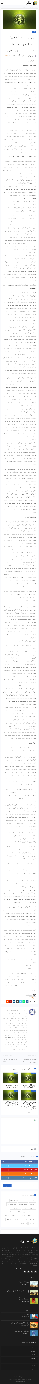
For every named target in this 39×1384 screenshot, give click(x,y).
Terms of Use (22, 1379)
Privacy (16, 1379)
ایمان (32, 1204)
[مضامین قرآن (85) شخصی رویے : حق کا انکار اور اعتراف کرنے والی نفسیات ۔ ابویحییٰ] (28, 1095)
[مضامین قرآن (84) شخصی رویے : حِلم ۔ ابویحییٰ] (10, 1095)
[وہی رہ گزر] (34, 1316)
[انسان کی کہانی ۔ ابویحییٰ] (34, 1284)
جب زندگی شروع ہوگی (23, 1298)
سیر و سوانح (22, 1211)
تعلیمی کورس (23, 1204)
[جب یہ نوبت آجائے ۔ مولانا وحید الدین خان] (34, 1292)
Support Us (29, 1379)
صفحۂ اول (32, 1347)
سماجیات (32, 1211)
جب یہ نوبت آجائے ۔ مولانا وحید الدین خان (18, 1290)
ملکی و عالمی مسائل (21, 1219)
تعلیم (33, 1368)
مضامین (32, 1219)
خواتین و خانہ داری (29, 1207)
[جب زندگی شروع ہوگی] (34, 1301)
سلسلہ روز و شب (15, 1207)
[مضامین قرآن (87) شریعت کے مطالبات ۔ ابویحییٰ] (28, 1078)
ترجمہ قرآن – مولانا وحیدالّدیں (22, 1331)
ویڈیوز (32, 1223)
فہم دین (31, 1215)
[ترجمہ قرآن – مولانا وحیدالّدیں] (34, 1333)
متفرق (7, 1215)
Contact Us (10, 1379)
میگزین (9, 1219)
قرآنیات (33, 32)
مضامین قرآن (29, 994)
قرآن (24, 1215)
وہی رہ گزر (26, 1314)
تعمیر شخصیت (11, 1204)
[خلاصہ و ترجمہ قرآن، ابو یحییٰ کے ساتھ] (34, 1325)
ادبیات (23, 1200)
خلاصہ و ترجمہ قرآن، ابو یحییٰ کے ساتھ (20, 1322)
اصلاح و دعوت (14, 1200)
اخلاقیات (32, 1200)
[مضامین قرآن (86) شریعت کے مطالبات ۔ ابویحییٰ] (10, 1078)
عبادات (13, 1211)
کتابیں (24, 1223)
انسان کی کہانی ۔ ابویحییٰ (23, 1282)
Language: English (19, 1381)
